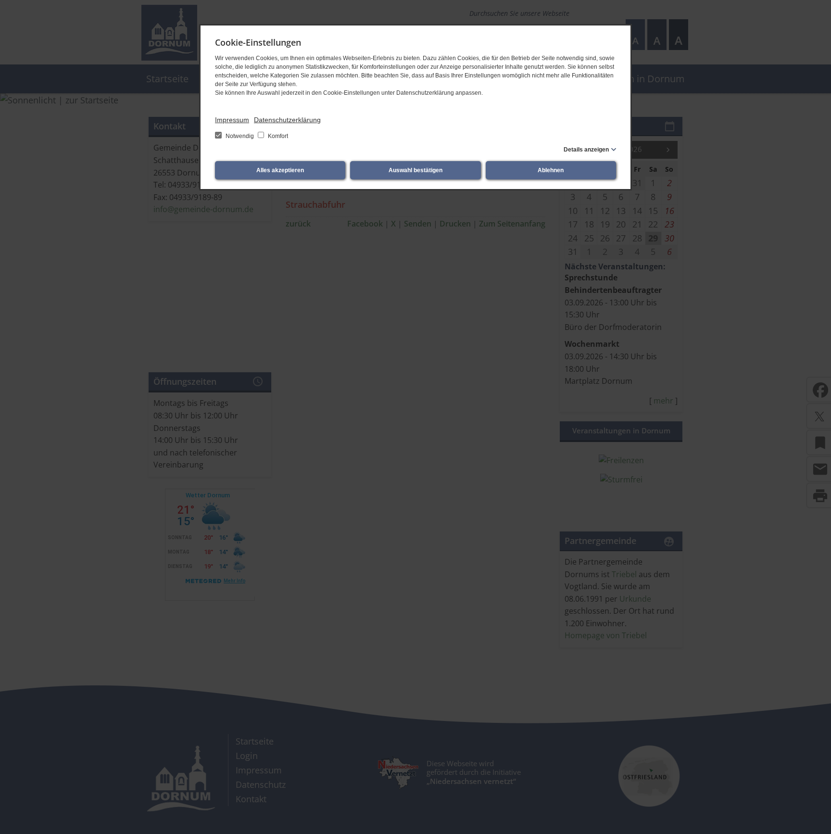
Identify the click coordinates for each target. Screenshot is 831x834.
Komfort (277, 136)
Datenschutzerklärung (287, 120)
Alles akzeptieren (280, 170)
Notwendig (239, 136)
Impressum (232, 120)
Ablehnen (551, 170)
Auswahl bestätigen (415, 170)
